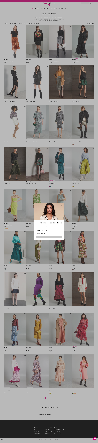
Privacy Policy (43, 233)
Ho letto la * (41, 233)
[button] (94, 438)
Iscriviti (49, 236)
